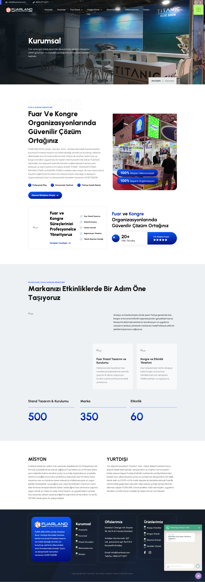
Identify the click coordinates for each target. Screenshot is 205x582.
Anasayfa (49, 10)
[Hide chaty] (198, 576)
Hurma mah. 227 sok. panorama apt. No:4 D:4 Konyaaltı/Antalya (118, 542)
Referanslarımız (132, 10)
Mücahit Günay (126, 574)
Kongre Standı (93, 10)
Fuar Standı (75, 10)
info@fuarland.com (120, 552)
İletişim (146, 10)
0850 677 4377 (120, 556)
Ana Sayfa (156, 81)
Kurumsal (61, 10)
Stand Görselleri (113, 10)
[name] (17, 10)
